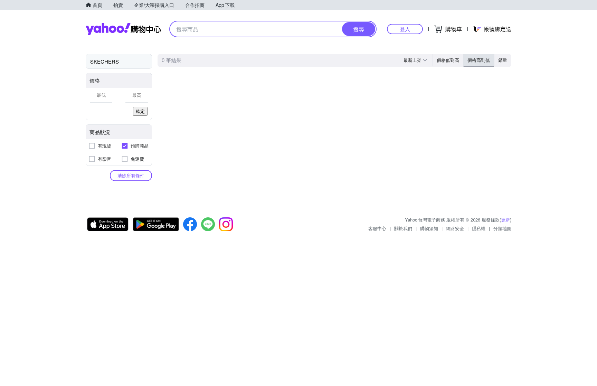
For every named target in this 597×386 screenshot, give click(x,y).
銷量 (502, 60)
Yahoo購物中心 (123, 29)
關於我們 (403, 228)
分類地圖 (502, 228)
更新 (505, 219)
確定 (140, 111)
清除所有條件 (130, 175)
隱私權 (478, 228)
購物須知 (429, 228)
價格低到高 (448, 60)
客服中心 (377, 228)
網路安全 (455, 228)
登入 (405, 28)
